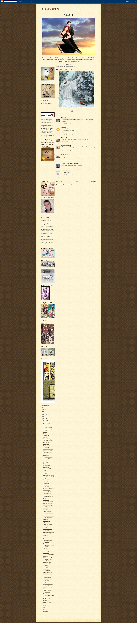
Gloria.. (44, 425)
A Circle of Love (46, 582)
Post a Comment (61, 177)
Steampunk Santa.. (47, 480)
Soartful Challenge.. (47, 565)
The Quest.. (45, 556)
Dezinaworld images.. (47, 483)
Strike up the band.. (47, 572)
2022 (43, 407)
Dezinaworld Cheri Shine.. (49, 458)
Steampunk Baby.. (47, 465)
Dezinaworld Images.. (48, 449)
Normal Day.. (46, 535)
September (45, 602)
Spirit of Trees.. (46, 509)
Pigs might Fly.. (46, 567)
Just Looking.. (46, 481)
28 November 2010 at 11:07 (67, 159)
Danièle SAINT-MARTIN (69, 163)
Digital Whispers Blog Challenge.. (48, 584)
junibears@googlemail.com (46, 103)
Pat (63, 138)
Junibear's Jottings (50, 8)
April (44, 611)
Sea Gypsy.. (45, 519)
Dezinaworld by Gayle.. (48, 496)
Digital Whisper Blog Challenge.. (47, 453)
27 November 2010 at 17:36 (67, 134)
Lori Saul (64, 118)
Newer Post (59, 181)
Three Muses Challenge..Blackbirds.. (49, 553)
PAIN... (44, 522)
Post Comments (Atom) (69, 185)
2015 (43, 411)
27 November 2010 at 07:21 (67, 123)
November (45, 423)
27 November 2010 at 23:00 (67, 141)
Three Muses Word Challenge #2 (47, 563)
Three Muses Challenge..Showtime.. (48, 594)
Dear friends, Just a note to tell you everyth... (48, 550)
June (44, 607)
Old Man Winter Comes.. (48, 440)
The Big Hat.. (46, 444)
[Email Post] (72, 110)
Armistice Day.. (46, 538)
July (44, 605)
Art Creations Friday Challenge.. (47, 446)
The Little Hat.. (46, 442)
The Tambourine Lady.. (48, 574)
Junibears (65, 145)
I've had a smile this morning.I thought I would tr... (48, 429)
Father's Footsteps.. (47, 463)
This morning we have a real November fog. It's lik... (49, 477)
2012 (43, 416)
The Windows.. (46, 490)
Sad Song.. (45, 508)
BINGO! (45, 432)
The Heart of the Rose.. (48, 503)
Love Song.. (45, 462)
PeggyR (64, 170)
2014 (43, 413)
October (45, 600)
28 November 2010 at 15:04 (67, 174)
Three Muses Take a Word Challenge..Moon (48, 516)
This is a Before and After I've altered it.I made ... (49, 533)
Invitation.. (45, 470)
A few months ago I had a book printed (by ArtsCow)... (48, 559)
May (44, 609)
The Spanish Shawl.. (47, 587)
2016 (43, 409)
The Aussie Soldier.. (47, 598)
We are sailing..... (47, 589)
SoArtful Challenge (47, 439)
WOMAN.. (45, 498)
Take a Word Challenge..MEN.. (47, 468)
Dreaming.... (46, 437)
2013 (43, 414)
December (45, 422)
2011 (43, 418)
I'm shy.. (45, 597)
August (45, 604)
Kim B (64, 127)
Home (76, 181)
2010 (43, 420)
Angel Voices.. (46, 433)
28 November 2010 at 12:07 (67, 167)
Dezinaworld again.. (47, 491)
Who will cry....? (46, 521)
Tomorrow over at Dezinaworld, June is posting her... (48, 545)
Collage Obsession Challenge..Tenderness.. (48, 513)
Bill (63, 154)
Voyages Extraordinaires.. (48, 488)
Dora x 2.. (45, 537)
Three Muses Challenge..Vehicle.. (48, 500)
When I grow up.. (47, 575)
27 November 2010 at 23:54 (67, 150)
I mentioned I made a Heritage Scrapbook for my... (48, 526)
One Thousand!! (46, 435)
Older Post (93, 181)
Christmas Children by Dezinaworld (48, 591)
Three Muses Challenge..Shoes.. (47, 456)
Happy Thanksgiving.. (48, 450)
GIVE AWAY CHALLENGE (47, 569)
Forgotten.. (45, 460)
